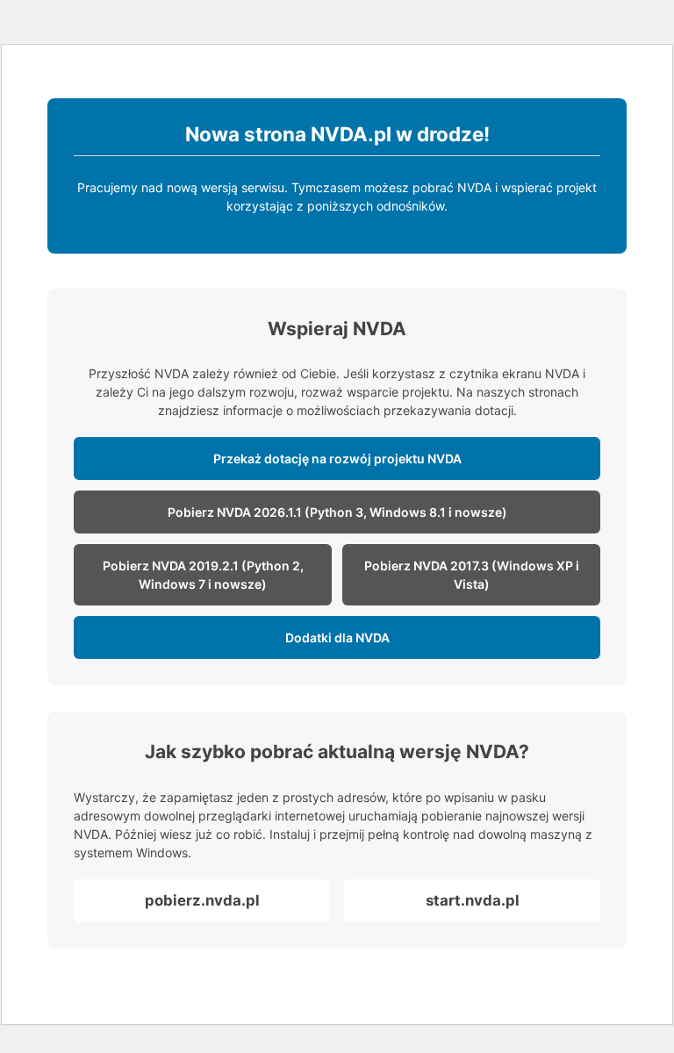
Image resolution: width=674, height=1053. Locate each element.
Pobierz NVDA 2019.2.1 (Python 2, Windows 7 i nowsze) (203, 574)
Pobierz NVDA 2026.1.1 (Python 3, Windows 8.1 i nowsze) (337, 512)
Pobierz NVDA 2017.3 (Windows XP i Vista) (471, 574)
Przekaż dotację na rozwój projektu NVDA (337, 458)
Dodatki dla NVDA (337, 637)
